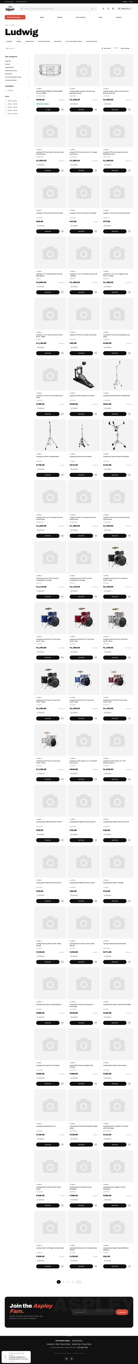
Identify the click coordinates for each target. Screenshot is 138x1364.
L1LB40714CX (106, 157)
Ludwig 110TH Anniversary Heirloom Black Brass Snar (115, 153)
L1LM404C (73, 765)
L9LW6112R (39, 218)
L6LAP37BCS (73, 1131)
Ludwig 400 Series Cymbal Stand (47, 456)
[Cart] (113, 8)
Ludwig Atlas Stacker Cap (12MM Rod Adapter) (116, 1249)
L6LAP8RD (73, 887)
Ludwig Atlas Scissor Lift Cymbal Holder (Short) (83, 1249)
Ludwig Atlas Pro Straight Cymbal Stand (50, 1248)
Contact (118, 17)
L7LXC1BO (38, 1009)
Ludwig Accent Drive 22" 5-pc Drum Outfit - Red (82, 640)
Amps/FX (9, 41)
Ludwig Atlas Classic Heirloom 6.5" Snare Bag (82, 1005)
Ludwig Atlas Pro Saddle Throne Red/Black (114, 1188)
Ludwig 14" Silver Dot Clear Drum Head (116, 213)
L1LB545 (38, 279)
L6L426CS (39, 461)
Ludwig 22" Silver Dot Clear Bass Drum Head (116, 336)
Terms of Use (76, 1344)
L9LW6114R (106, 218)
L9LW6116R (73, 339)
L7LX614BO (73, 1009)
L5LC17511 (38, 583)
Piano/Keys (57, 41)
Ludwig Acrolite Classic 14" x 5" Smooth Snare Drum (83, 762)
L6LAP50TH (106, 1192)
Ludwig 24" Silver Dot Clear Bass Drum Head (49, 396)
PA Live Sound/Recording (74, 41)
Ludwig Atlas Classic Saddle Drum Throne (81, 1066)
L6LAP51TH (73, 1192)
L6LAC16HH (39, 1070)
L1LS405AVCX (73, 157)
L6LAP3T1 (72, 948)
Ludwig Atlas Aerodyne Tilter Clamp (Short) (82, 944)
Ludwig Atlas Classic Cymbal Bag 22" (49, 1004)
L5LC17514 (72, 583)
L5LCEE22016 (40, 522)
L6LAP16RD (106, 826)
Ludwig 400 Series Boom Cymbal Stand (116, 396)
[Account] (103, 8)
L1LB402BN (106, 96)
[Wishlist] (108, 8)
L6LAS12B (106, 887)
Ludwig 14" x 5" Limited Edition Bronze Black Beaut (49, 275)
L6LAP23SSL (39, 1192)
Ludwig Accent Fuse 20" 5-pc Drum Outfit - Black (48, 701)
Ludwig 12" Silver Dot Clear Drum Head (49, 213)
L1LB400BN (73, 96)
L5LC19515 (106, 644)
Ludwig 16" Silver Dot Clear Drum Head (83, 335)
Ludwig (12, 25)
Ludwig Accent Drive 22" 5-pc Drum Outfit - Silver (115, 640)
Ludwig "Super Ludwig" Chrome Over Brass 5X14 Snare (82, 92)
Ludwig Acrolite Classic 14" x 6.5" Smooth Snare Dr (114, 762)
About (42, 17)
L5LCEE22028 (107, 522)
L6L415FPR (73, 400)
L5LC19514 (72, 644)
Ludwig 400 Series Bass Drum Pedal (82, 396)
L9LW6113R (73, 218)
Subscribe (122, 1312)
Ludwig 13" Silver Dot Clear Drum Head (83, 213)
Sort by (116, 48)
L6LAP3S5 (72, 1253)
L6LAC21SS (106, 1070)
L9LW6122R (106, 339)
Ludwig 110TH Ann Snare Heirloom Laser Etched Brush (50, 153)
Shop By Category (14, 17)
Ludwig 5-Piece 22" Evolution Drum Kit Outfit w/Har (49, 518)
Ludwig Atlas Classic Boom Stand (114, 944)
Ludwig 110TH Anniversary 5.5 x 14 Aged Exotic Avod (83, 153)
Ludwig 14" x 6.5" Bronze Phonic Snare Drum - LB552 (49, 336)
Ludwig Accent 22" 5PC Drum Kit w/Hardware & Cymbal (47, 579)
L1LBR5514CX (39, 157)
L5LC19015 (39, 765)
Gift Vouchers (81, 17)
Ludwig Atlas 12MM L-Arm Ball (113, 883)
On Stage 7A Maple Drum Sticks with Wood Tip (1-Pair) (18, 1358)
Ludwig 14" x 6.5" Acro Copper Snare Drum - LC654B (115, 275)
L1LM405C (106, 765)
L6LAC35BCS (106, 948)
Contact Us (51, 1344)
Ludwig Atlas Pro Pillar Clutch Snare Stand (48, 1188)
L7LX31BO (105, 1009)
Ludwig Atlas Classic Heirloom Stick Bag (117, 1004)
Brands (59, 17)
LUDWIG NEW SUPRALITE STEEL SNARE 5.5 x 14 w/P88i (49, 92)
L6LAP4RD (39, 887)
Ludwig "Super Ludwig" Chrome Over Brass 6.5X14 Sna (116, 92)
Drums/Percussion (44, 41)
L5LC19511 (106, 583)
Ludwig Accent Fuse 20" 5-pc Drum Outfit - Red (115, 701)
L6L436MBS (106, 400)
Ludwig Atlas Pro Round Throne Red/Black (81, 1188)
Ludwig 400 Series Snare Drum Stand (116, 456)
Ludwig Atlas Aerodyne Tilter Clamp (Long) (48, 944)
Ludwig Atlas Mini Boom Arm (45, 1126)
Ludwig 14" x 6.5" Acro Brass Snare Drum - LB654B (83, 275)
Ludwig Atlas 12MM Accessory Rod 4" (49, 883)
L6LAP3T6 (39, 948)
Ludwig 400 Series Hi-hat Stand (81, 456)
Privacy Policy (86, 1344)
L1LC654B (106, 279)
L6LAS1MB (39, 1131)
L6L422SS (106, 461)
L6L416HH (72, 461)
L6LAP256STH (107, 1131)
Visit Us (131, 2)
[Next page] (78, 1282)
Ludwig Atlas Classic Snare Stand (114, 1065)
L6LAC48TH (73, 1070)
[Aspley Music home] (10, 8)
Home (6, 25)
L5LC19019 (73, 705)
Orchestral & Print (91, 41)
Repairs (125, 2)
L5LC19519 (39, 644)
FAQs (57, 1344)
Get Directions (77, 1341)
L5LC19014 (106, 705)
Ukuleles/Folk (29, 41)
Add (49, 110)
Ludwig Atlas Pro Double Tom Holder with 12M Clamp (115, 1127)
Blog (100, 17)
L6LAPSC (105, 1253)
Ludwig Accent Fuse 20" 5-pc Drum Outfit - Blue (82, 701)
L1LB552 (38, 339)
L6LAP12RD (73, 826)
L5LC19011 (39, 705)
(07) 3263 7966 (82, 1347)
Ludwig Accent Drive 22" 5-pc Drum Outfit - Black (115, 579)
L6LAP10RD (39, 826)
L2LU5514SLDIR (40, 96)
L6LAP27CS (39, 1253)
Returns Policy (65, 1344)
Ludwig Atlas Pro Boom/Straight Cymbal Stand (83, 1127)
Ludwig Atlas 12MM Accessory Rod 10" (49, 822)
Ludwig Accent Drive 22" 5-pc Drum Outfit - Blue (48, 640)
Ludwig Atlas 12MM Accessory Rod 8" (82, 883)
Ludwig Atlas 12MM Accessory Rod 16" (116, 822)
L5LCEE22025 (73, 522)
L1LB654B (72, 279)
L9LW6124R (39, 400)
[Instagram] (66, 1359)
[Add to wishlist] (62, 110)
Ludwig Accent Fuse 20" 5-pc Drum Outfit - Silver (48, 762)
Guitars (18, 41)
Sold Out (81, 110)
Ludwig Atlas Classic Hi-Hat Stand (48, 1065)
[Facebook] (72, 1359)
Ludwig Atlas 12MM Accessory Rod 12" (83, 822)
